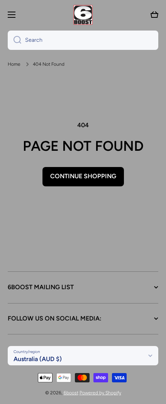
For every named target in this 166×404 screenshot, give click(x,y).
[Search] (14, 40)
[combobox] (83, 40)
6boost (71, 392)
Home (14, 64)
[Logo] (83, 15)
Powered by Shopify (100, 392)
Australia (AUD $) (38, 359)
